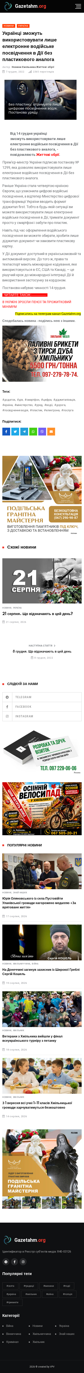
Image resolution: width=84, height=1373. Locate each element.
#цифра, (46, 399)
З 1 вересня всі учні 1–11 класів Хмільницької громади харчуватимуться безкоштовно (37, 1105)
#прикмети (12, 1302)
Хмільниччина (42, 1334)
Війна (35, 964)
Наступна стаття (40, 645)
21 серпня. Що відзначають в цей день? (37, 614)
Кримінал (12, 1342)
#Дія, (20, 399)
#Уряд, (38, 405)
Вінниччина (13, 1334)
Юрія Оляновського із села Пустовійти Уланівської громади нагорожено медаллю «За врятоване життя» (39, 903)
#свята (10, 1286)
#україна (11, 1294)
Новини (38, 1326)
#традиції (29, 1286)
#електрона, (52, 410)
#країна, (7, 405)
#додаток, (9, 399)
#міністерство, (23, 405)
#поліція (67, 1294)
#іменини (48, 1286)
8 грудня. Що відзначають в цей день (42, 651)
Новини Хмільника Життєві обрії (33, 67)
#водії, (48, 405)
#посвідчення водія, (15, 410)
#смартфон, (32, 399)
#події (66, 1286)
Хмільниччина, (22, 964)
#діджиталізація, (64, 399)
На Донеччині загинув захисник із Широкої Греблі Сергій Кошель (41, 972)
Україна (17, 608)
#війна (50, 1294)
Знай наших (20, 893)
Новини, (7, 608)
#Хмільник (31, 1294)
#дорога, (60, 405)
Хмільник (18, 1031)
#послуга (67, 410)
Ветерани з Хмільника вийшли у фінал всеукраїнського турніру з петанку (32, 1039)
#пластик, (36, 410)
